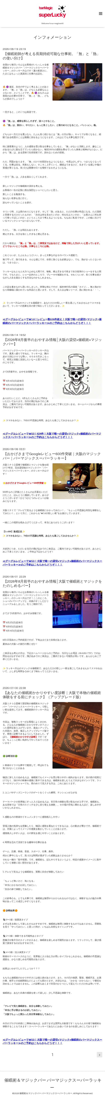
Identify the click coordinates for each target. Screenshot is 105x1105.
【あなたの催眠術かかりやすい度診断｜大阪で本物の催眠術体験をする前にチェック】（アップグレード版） (52, 695)
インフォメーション (52, 37)
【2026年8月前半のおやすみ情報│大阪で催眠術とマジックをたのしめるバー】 (52, 584)
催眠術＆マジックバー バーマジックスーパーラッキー (45, 1093)
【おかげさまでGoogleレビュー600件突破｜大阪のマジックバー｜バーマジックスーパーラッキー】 (52, 456)
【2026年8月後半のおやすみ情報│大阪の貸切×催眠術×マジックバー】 (52, 342)
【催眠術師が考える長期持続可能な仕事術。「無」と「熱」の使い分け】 (51, 56)
